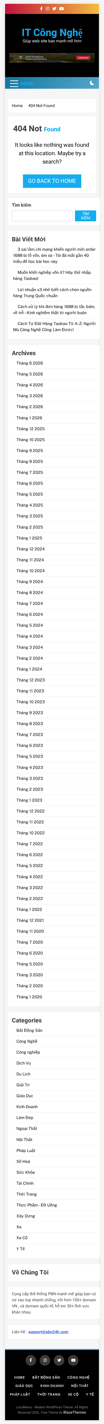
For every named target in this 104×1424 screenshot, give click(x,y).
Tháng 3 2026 (29, 395)
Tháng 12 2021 (30, 920)
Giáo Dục (24, 1095)
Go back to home (52, 181)
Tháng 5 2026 (29, 374)
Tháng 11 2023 (30, 691)
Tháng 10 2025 (30, 439)
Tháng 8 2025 (29, 461)
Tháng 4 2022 (29, 876)
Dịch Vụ (23, 1063)
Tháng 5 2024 (29, 625)
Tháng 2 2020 (29, 985)
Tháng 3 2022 (29, 887)
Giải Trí (23, 1085)
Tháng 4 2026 (29, 385)
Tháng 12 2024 (30, 549)
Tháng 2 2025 (29, 527)
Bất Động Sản (29, 1030)
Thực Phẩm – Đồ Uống (36, 1205)
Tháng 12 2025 (30, 428)
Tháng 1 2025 (29, 538)
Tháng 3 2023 (29, 778)
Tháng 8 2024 (29, 592)
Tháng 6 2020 (29, 953)
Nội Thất (24, 1139)
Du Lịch (23, 1074)
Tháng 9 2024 (29, 581)
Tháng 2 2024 (29, 658)
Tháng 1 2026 (29, 418)
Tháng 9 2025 (29, 450)
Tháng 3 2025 (29, 516)
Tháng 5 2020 (29, 964)
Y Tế (20, 1249)
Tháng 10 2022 (30, 833)
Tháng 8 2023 (29, 723)
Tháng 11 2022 (30, 822)
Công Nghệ (26, 1041)
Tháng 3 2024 (29, 647)
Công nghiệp (28, 1052)
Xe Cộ (22, 1237)
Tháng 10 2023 (30, 701)
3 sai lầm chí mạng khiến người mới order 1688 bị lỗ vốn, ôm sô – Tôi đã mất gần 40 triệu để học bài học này (54, 255)
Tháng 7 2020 (29, 942)
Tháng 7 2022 (29, 843)
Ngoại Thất (26, 1128)
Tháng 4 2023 (29, 767)
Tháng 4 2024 (29, 636)
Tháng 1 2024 (29, 669)
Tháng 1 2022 (29, 909)
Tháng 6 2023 (29, 745)
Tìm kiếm (21, 205)
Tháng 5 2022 (29, 865)
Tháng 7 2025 (29, 472)
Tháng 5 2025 (29, 494)
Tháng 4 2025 (29, 505)
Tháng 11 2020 (30, 931)
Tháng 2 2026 (29, 406)
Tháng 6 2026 (29, 363)
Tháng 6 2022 (29, 854)
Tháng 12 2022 (30, 811)
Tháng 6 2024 (29, 614)
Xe (18, 1226)
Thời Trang (26, 1194)
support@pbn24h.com (48, 1332)
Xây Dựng (25, 1216)
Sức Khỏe (25, 1172)
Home (19, 1377)
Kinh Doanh (27, 1106)
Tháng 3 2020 (29, 974)
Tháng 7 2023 (29, 734)
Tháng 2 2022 (29, 898)
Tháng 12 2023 (30, 680)
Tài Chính (25, 1183)
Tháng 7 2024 (29, 603)
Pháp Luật (25, 1150)
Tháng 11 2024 (30, 559)
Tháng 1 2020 (29, 997)
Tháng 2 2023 (29, 789)
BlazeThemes (74, 1412)
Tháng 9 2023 (29, 712)
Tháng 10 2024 (30, 570)
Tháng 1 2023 (29, 800)
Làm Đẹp (24, 1117)
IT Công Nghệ (52, 32)
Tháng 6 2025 (29, 483)
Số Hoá (23, 1161)
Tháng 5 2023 (29, 756)
